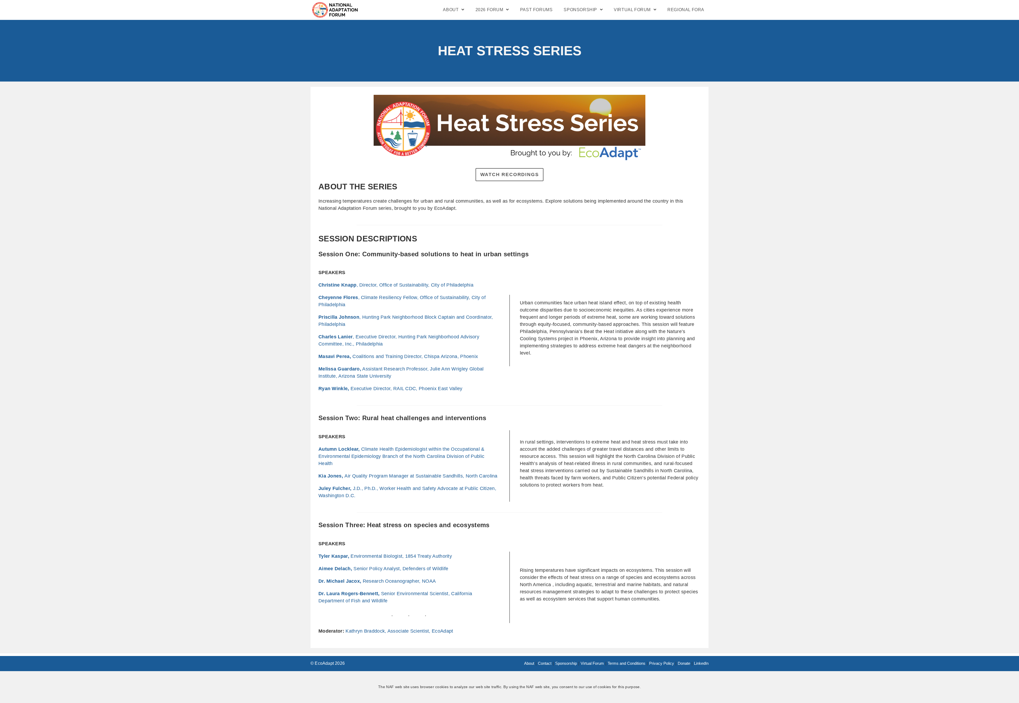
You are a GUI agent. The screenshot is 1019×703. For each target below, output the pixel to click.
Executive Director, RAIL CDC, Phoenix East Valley (390, 388)
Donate (684, 663)
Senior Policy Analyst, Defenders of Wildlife (383, 568)
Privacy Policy (661, 663)
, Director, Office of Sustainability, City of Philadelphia (395, 285)
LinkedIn (701, 663)
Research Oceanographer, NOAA (377, 581)
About (529, 663)
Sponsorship (566, 663)
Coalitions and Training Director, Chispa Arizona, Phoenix (398, 356)
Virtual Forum (592, 663)
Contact (544, 663)
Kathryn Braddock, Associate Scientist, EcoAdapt (399, 631)
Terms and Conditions (626, 663)
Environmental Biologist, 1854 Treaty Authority (385, 556)
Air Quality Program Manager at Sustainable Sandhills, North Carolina (408, 476)
